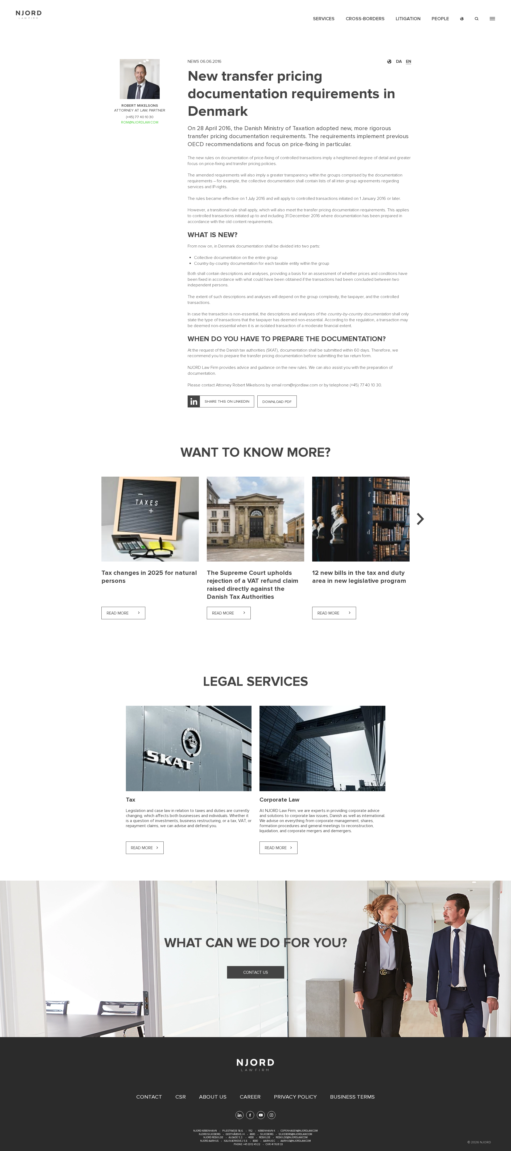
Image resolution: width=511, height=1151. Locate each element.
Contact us (255, 972)
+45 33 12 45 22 (251, 1144)
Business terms (352, 1097)
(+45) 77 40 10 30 (140, 117)
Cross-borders (365, 18)
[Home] (29, 14)
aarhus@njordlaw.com (296, 1141)
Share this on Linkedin (227, 401)
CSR (180, 1097)
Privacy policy (295, 1097)
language (462, 18)
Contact (149, 1097)
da (399, 61)
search (477, 18)
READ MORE (276, 847)
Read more (126, 613)
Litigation (408, 18)
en (408, 61)
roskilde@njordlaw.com (292, 1137)
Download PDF (277, 401)
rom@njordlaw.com (300, 385)
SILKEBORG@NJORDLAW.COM (295, 1134)
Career (250, 1097)
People (440, 18)
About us (212, 1097)
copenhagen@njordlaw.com (299, 1130)
